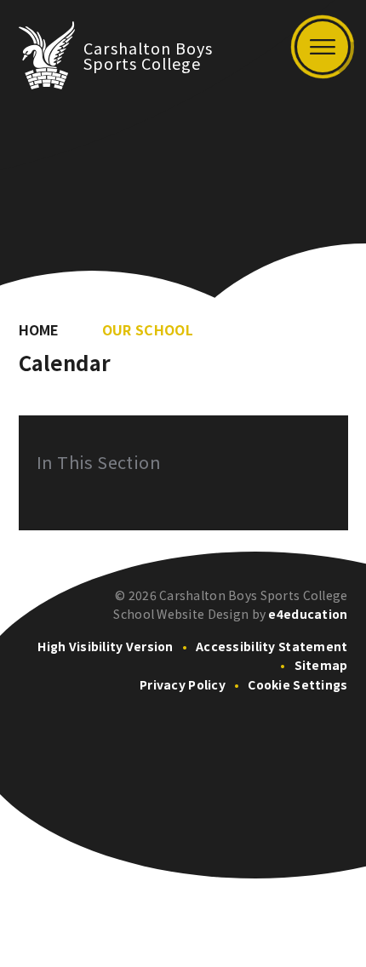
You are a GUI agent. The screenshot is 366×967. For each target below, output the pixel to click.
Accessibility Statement (271, 646)
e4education (307, 613)
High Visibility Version (105, 646)
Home (39, 329)
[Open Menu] (322, 46)
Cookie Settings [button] (297, 684)
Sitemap (321, 664)
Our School (147, 329)
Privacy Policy (183, 684)
